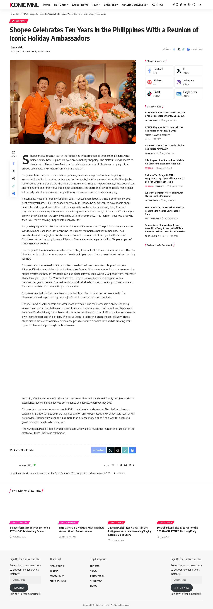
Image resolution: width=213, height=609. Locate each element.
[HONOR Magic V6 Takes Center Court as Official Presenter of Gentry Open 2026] (195, 117)
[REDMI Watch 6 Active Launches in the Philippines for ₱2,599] (195, 150)
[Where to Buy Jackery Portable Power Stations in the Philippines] (195, 197)
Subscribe (18, 587)
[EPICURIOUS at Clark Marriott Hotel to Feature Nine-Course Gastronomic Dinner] (195, 212)
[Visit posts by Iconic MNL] (14, 465)
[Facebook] (173, 4)
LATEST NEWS (22, 14)
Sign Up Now (181, 587)
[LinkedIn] (185, 4)
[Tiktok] (159, 93)
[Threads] (189, 4)
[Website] (112, 465)
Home (12, 14)
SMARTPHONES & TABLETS (157, 135)
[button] (193, 4)
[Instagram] (177, 4)
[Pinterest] (129, 465)
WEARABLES (150, 153)
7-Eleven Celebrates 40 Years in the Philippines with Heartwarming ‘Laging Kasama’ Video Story (130, 531)
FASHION (149, 168)
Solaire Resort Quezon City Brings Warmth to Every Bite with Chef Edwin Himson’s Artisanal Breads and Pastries (165, 228)
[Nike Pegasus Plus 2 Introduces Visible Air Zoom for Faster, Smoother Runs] (195, 164)
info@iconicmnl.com (114, 473)
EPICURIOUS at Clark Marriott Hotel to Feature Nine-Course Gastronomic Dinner (164, 210)
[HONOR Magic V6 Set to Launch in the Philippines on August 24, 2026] (195, 131)
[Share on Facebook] (174, 49)
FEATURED (159, 186)
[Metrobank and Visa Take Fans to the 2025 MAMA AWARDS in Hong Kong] (180, 509)
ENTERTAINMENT (19, 522)
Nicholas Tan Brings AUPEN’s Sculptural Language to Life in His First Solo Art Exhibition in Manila (164, 178)
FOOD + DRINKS (152, 218)
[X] (121, 465)
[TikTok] (181, 4)
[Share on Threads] (13, 178)
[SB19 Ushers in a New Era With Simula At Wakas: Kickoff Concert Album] (82, 509)
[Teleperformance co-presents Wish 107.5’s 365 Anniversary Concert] (33, 509)
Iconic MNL (24, 4)
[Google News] (188, 93)
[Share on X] (179, 49)
